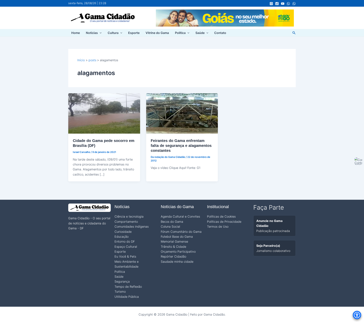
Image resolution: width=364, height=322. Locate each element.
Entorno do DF (125, 241)
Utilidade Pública (127, 296)
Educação (122, 236)
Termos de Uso (217, 226)
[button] (100, 33)
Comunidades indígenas (132, 226)
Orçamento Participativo (178, 251)
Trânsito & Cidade (173, 246)
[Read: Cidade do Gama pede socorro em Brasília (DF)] (104, 113)
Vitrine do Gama (157, 33)
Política (180, 33)
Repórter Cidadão (173, 256)
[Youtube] (282, 3)
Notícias (92, 33)
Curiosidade (123, 231)
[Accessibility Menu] (357, 315)
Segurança (122, 281)
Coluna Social (170, 226)
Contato (220, 33)
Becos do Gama (172, 221)
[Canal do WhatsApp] (288, 3)
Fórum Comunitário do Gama (181, 231)
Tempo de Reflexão (128, 286)
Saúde (200, 33)
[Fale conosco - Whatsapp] (294, 3)
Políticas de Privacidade (224, 221)
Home (75, 33)
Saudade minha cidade (177, 261)
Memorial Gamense (174, 241)
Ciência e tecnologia (129, 216)
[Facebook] (277, 3)
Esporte (134, 33)
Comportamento (126, 221)
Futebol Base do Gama (177, 236)
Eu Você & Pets (125, 256)
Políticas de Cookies (221, 216)
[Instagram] (271, 3)
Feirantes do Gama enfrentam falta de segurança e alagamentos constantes (181, 146)
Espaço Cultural (126, 246)
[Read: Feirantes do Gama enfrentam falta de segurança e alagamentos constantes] (182, 113)
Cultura (113, 33)
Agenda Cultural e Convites (180, 216)
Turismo (120, 291)
